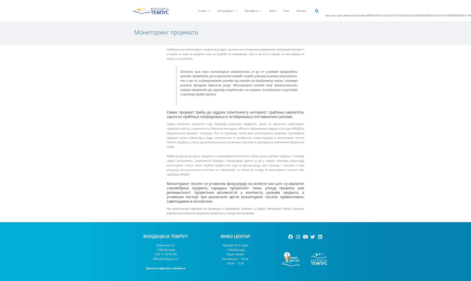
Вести (272, 10)
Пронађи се (251, 10)
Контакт (302, 10)
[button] (316, 10)
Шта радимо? (225, 10)
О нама (202, 10)
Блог (286, 10)
